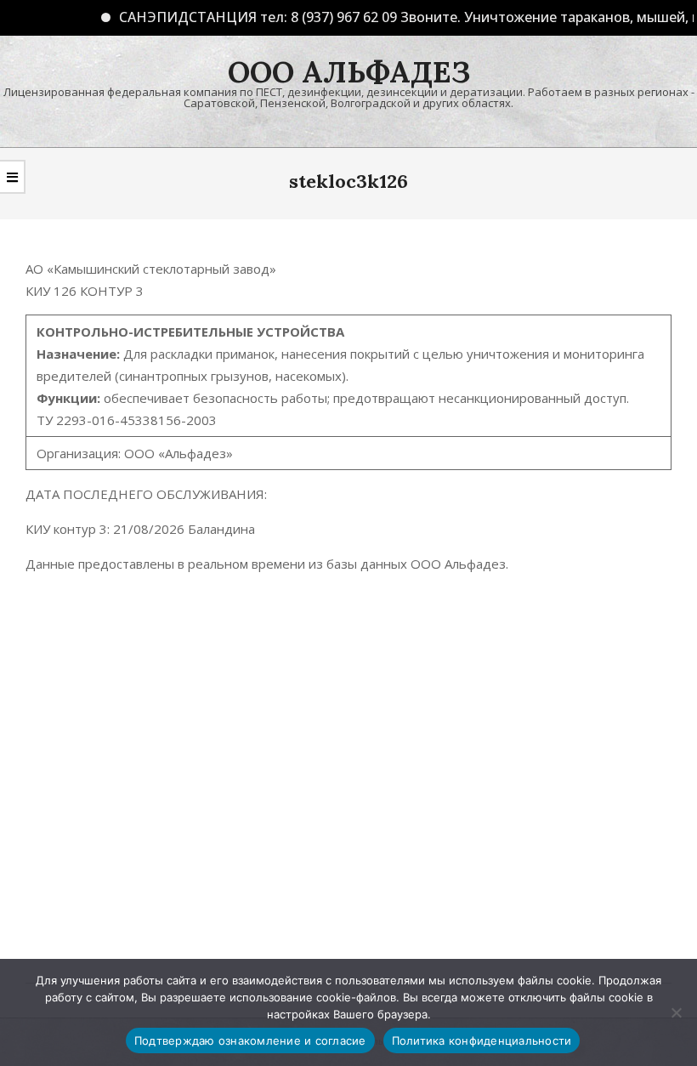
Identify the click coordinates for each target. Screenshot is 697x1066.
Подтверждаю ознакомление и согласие (250, 1040)
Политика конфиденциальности (482, 1040)
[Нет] (675, 1012)
